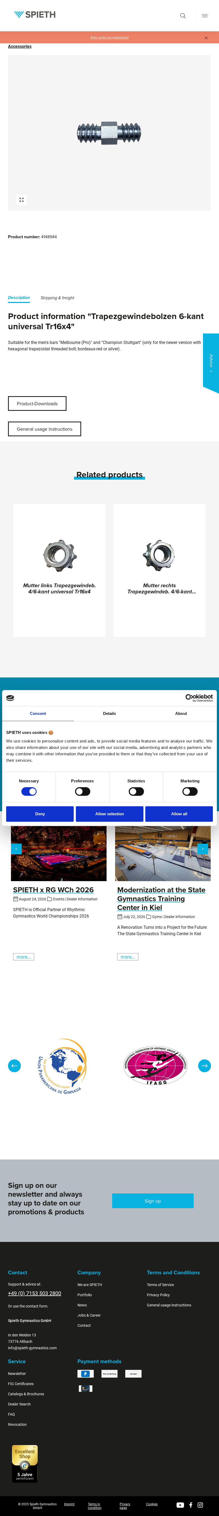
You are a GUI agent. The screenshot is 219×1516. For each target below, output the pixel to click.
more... (24, 956)
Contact (84, 1325)
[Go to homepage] (34, 14)
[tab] (19, 298)
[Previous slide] (14, 1065)
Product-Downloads (37, 403)
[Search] (183, 15)
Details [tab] (109, 713)
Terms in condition (94, 1506)
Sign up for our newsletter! (110, 37)
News (82, 1305)
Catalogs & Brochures (26, 1394)
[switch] (82, 791)
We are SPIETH (89, 1285)
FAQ (11, 1414)
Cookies (152, 1504)
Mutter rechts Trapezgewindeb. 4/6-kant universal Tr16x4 (159, 589)
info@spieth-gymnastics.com (32, 1348)
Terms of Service (160, 1285)
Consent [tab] (38, 713)
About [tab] (181, 713)
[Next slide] (204, 1065)
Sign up (153, 1200)
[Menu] (205, 15)
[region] (109, 132)
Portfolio (84, 1295)
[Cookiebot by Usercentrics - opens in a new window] (189, 698)
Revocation (17, 1424)
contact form (36, 1306)
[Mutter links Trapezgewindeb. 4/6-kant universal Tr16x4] (59, 556)
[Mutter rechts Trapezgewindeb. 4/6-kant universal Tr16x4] (159, 556)
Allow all (179, 814)
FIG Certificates (21, 1384)
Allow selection (109, 814)
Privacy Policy (158, 1295)
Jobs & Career (89, 1315)
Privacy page (125, 1506)
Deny (40, 814)
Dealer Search (19, 1404)
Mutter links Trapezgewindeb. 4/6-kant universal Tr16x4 (59, 589)
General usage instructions (44, 429)
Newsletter (17, 1373)
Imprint (69, 1504)
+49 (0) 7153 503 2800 (34, 1293)
